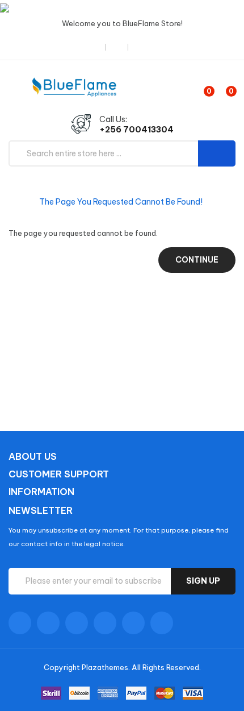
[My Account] (144, 47)
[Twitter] (48, 623)
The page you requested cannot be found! (121, 202)
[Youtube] (105, 623)
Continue (196, 260)
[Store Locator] (95, 47)
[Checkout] (118, 47)
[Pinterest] (161, 623)
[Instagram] (133, 623)
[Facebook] (20, 623)
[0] (199, 87)
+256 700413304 (136, 129)
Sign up (203, 581)
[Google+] (76, 623)
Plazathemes (105, 667)
